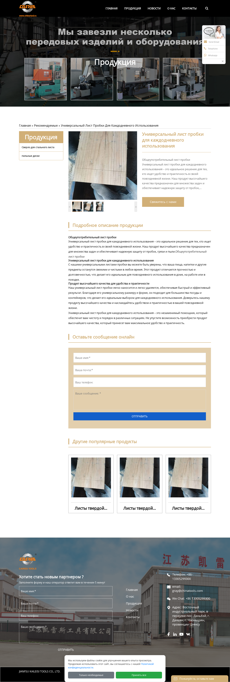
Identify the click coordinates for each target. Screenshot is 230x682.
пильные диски (31, 155)
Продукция (134, 603)
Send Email (214, 42)
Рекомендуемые (46, 125)
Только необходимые (91, 675)
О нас (130, 596)
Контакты (133, 617)
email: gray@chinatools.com (187, 588)
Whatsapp (212, 55)
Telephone (213, 49)
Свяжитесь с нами (163, 202)
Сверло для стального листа (38, 147)
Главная (25, 125)
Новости (132, 610)
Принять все (139, 675)
